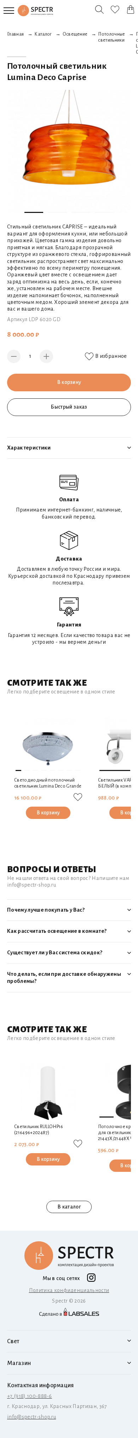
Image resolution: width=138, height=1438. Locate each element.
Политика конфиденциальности (69, 1290)
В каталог (69, 1207)
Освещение (75, 34)
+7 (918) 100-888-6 (29, 1396)
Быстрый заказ (69, 407)
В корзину (69, 382)
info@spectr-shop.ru (31, 1417)
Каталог (43, 34)
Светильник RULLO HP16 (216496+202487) (38, 1129)
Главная (15, 34)
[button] (33, 212)
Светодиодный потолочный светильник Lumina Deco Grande (47, 783)
